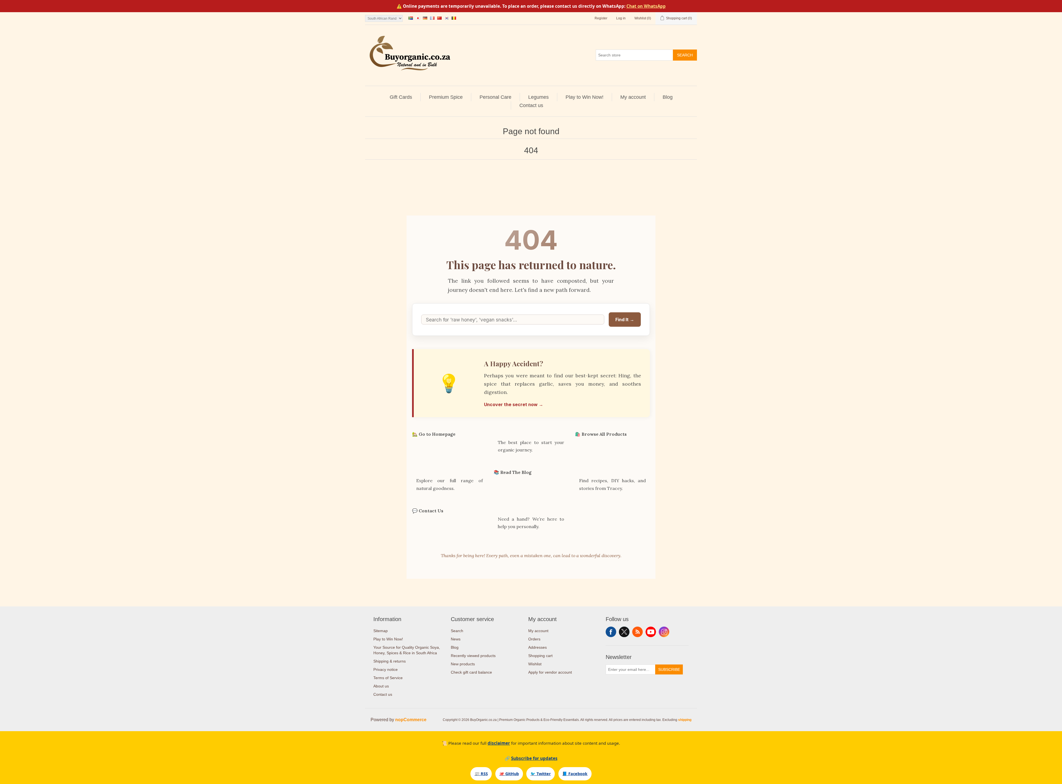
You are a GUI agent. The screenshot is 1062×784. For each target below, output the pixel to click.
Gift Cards (401, 97)
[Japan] (418, 18)
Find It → (624, 319)
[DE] (425, 18)
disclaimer (499, 743)
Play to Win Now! (584, 97)
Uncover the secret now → (513, 404)
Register (601, 18)
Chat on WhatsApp (646, 6)
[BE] (454, 18)
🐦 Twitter (540, 773)
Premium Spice (446, 97)
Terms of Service (388, 678)
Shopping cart (540, 655)
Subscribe (669, 669)
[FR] (432, 18)
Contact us (531, 105)
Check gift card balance (471, 672)
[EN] (410, 18)
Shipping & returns (389, 661)
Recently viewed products (473, 655)
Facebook (611, 632)
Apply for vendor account (550, 672)
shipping (684, 720)
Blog (668, 97)
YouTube (650, 632)
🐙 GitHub (509, 773)
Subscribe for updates (534, 758)
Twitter (624, 632)
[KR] (446, 18)
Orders (534, 639)
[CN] (439, 18)
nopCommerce (410, 719)
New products (463, 664)
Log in (621, 18)
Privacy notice (385, 669)
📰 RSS (481, 773)
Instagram (664, 632)
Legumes (538, 97)
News (455, 639)
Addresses (537, 647)
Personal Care (495, 97)
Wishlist (535, 664)
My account (633, 97)
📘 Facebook (574, 773)
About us (381, 686)
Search (685, 55)
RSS (637, 632)
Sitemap (380, 631)
